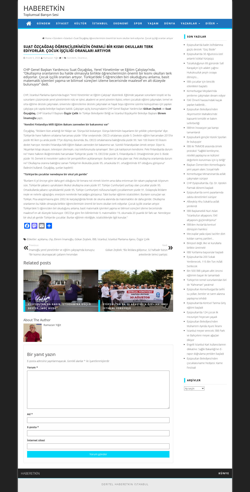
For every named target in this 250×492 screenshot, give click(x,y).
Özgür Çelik (143, 239)
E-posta (33, 427)
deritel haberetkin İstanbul (125, 484)
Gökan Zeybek (83, 239)
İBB (94, 239)
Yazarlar (189, 23)
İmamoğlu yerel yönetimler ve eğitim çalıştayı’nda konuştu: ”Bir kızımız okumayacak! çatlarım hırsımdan (62, 250)
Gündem (44, 23)
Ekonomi (120, 23)
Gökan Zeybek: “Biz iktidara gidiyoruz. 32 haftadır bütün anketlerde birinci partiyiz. (136, 250)
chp (51, 239)
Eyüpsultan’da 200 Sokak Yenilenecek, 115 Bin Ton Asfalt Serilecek (205, 261)
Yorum (32, 367)
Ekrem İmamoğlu (63, 239)
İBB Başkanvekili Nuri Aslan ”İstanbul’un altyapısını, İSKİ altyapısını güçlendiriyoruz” (202, 215)
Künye (224, 473)
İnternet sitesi (36, 440)
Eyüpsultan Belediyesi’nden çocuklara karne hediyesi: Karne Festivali (205, 363)
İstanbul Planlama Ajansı (121, 239)
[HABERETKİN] (28, 23)
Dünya (169, 23)
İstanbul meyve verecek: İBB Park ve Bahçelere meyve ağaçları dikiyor (206, 335)
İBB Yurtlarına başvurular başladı (205, 252)
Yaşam (153, 23)
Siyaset (62, 23)
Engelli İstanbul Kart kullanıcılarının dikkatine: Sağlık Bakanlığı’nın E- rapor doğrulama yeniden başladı (206, 349)
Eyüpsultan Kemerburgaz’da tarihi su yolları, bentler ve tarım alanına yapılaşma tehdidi (206, 293)
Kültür (80, 23)
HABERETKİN (44, 8)
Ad (30, 414)
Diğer (211, 23)
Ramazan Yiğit (51, 58)
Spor (138, 23)
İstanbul (100, 23)
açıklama (42, 239)
